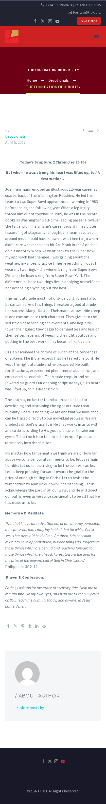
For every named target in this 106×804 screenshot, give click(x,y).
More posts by (32, 707)
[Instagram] (50, 21)
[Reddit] (44, 626)
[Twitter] (42, 21)
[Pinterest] (23, 626)
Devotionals (15, 136)
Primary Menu (96, 36)
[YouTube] (57, 21)
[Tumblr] (30, 626)
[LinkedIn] (37, 626)
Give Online (89, 21)
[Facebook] (35, 21)
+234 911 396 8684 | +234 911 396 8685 (73, 5)
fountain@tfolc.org (87, 12)
